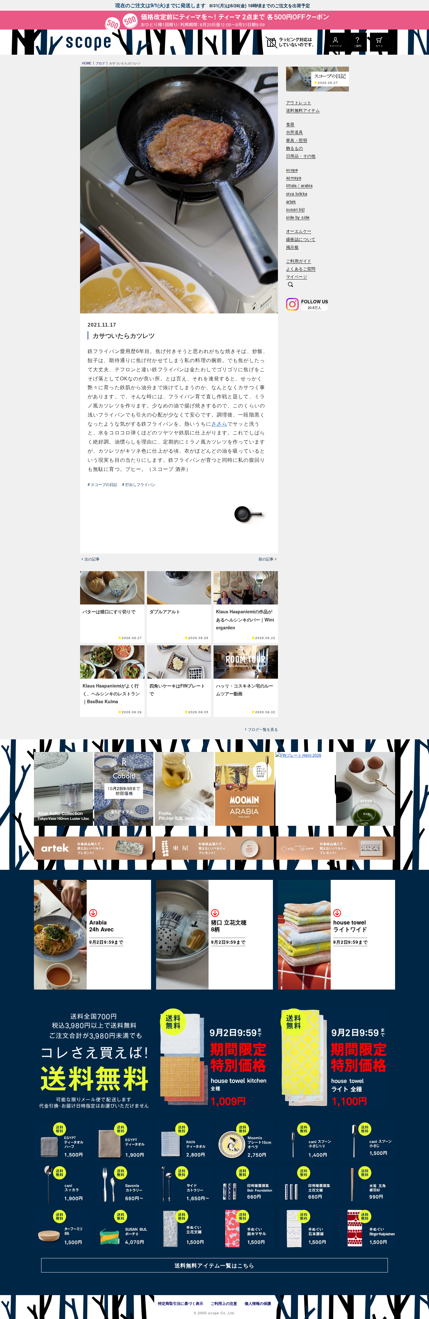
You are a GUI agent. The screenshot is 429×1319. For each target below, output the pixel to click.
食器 (290, 124)
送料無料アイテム (303, 110)
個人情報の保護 (258, 1303)
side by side (298, 217)
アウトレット (298, 102)
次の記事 (92, 559)
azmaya (293, 177)
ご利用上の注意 (224, 1303)
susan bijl (295, 209)
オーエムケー (298, 231)
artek (291, 201)
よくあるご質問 (301, 269)
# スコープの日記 (102, 484)
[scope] (86, 42)
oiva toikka (296, 193)
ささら (219, 424)
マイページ (296, 276)
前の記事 (266, 559)
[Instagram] (292, 304)
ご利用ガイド (298, 261)
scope (292, 170)
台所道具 (294, 132)
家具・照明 (296, 140)
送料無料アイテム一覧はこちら (214, 1265)
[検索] (290, 285)
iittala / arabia (299, 185)
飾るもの (294, 148)
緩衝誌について (301, 239)
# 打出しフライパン (138, 484)
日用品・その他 (301, 156)
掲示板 (292, 247)
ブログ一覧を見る (263, 729)
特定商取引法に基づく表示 (180, 1303)
